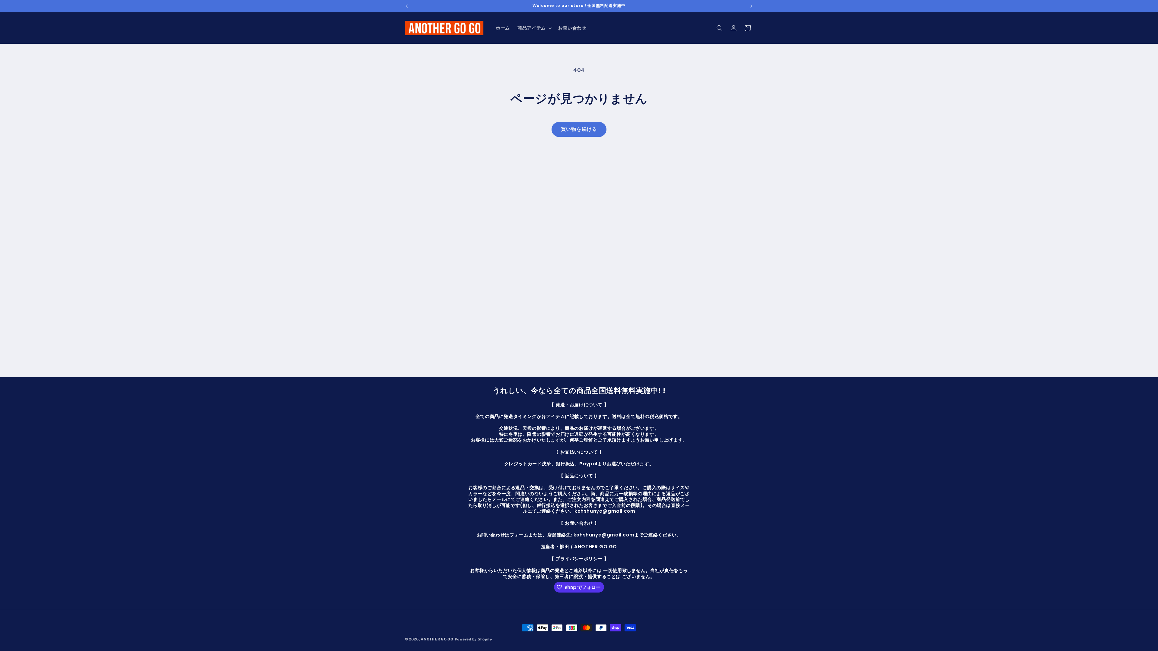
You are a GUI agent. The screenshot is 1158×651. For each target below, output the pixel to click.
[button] (534, 28)
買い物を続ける (579, 129)
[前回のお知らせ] (406, 6)
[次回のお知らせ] (751, 6)
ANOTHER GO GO (437, 639)
